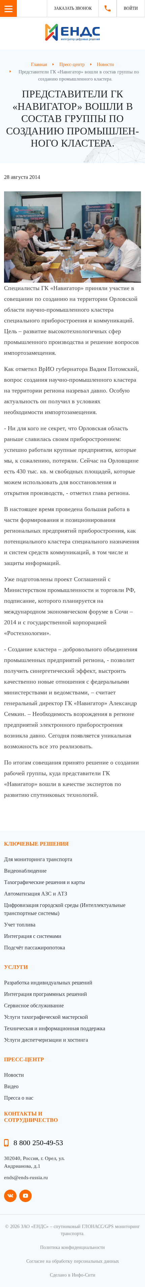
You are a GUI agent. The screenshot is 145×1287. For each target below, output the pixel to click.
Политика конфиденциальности (72, 1247)
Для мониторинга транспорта (38, 859)
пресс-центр (24, 1059)
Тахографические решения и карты (44, 882)
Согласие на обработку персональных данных (72, 1261)
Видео (11, 1086)
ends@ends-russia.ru (26, 1177)
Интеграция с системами (32, 936)
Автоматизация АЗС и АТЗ (35, 894)
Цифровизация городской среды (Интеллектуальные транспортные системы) (64, 909)
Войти (131, 8)
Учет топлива (19, 925)
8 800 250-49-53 (38, 1142)
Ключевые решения (36, 844)
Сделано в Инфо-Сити (72, 1275)
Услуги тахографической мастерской (46, 1017)
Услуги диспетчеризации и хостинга (46, 1040)
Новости (14, 1075)
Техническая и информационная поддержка (54, 1028)
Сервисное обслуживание (34, 1005)
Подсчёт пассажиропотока (34, 947)
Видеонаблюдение (25, 871)
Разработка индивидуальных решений (48, 982)
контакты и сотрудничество (31, 1117)
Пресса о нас (18, 1098)
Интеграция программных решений (45, 994)
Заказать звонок (73, 8)
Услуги (16, 967)
